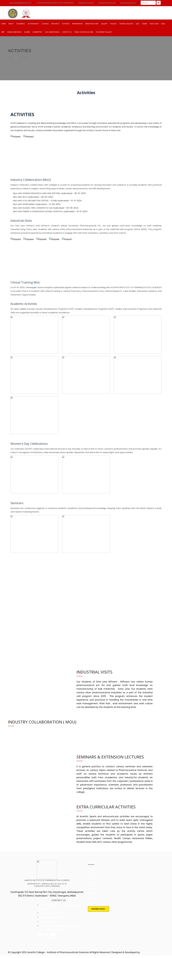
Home (11, 57)
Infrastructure (95, 878)
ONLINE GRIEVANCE (14, 32)
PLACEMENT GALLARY (104, 32)
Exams (91, 893)
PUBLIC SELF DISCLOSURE (83, 32)
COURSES (45, 24)
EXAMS (144, 24)
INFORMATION (77, 24)
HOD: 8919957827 (49, 921)
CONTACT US (67, 32)
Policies (92, 888)
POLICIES (113, 24)
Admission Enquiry (128, 3)
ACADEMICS (20, 24)
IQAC (138, 24)
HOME (3, 24)
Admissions (94, 898)
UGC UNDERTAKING (52, 32)
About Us (92, 868)
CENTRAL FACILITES (126, 24)
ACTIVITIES (66, 24)
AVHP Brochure (96, 903)
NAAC (163, 24)
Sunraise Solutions (150, 952)
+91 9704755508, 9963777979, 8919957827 (55, 3)
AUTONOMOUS (33, 24)
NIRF (3, 32)
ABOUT (11, 24)
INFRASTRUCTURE (91, 24)
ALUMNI (27, 32)
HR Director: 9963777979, (53, 917)
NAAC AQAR (154, 24)
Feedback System (86, 3)
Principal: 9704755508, (52, 913)
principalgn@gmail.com (20, 3)
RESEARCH (55, 24)
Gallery (92, 883)
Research (93, 873)
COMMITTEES (37, 32)
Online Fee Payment (107, 3)
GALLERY (104, 24)
